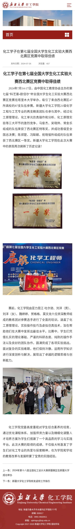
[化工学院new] (20, 4)
